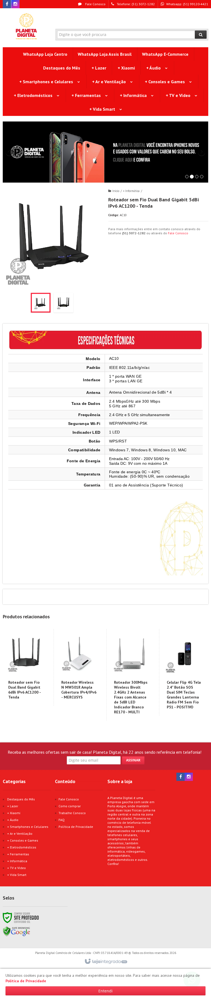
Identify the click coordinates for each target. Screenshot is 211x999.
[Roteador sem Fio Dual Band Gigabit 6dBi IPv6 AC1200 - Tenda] (26, 667)
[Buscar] (201, 34)
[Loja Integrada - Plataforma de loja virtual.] (105, 961)
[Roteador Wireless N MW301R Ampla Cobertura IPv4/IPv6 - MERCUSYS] (79, 667)
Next (202, 150)
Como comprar (70, 806)
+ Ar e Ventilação (19, 833)
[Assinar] (133, 760)
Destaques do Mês (21, 799)
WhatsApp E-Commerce (165, 54)
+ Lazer (12, 806)
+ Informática (131, 191)
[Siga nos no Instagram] (15, 4)
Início (115, 191)
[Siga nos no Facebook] (7, 4)
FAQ (62, 820)
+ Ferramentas (18, 854)
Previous (9, 152)
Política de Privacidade (76, 827)
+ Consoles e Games (22, 840)
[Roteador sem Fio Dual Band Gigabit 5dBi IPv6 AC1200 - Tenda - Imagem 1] (41, 303)
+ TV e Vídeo (16, 868)
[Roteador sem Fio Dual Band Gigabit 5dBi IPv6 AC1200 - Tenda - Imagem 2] (63, 303)
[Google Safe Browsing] (16, 931)
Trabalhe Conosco (72, 813)
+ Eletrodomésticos (21, 847)
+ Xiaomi (13, 813)
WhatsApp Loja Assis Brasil (105, 54)
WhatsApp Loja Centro (45, 54)
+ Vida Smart (16, 875)
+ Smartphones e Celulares (27, 827)
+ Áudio (12, 820)
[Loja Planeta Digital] (26, 26)
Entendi (105, 991)
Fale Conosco (95, 4)
